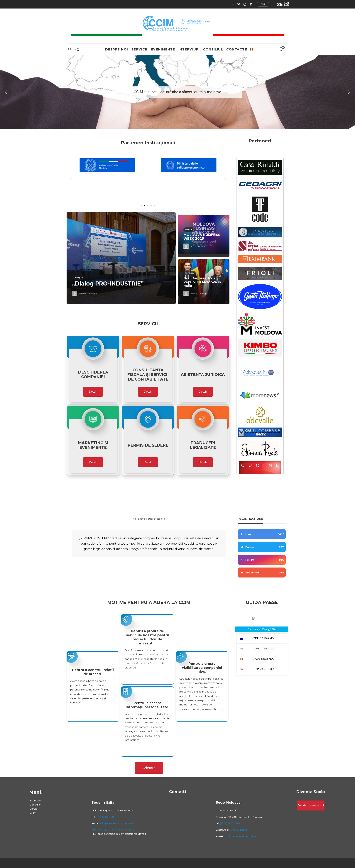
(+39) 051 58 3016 (105, 816)
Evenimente (163, 49)
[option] (148, 258)
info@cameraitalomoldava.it (117, 823)
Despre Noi (116, 49)
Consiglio (35, 804)
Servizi (34, 808)
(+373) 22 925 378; (230, 823)
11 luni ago (92, 293)
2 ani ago (202, 293)
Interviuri (189, 49)
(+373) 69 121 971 (238, 829)
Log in (263, 4)
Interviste (35, 800)
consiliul (213, 49)
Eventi (33, 812)
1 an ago (202, 246)
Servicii (139, 49)
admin (82, 293)
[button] (6, 92)
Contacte (236, 49)
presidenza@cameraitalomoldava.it (113, 829)
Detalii (93, 391)
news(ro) (78, 277)
